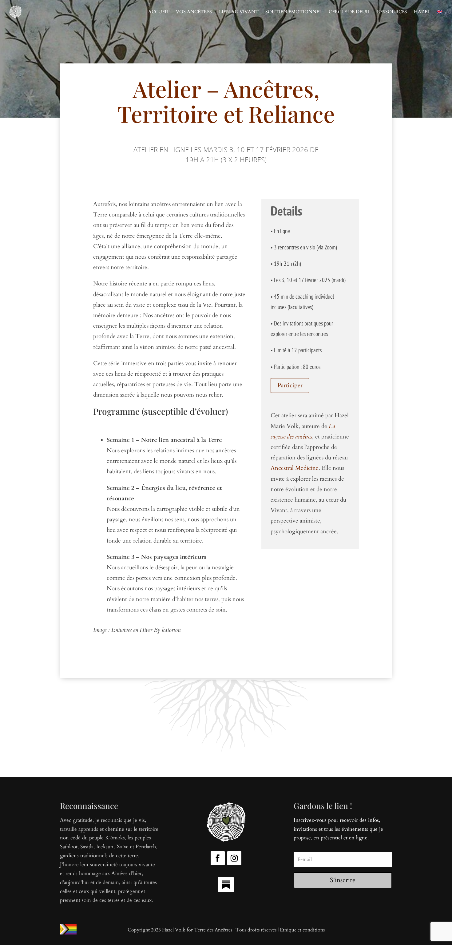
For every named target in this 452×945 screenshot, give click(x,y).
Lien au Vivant (239, 12)
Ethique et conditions (302, 930)
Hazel (422, 12)
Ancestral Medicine (295, 468)
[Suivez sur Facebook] (218, 858)
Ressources (392, 12)
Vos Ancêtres (194, 12)
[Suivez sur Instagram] (234, 858)
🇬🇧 (440, 12)
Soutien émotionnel (293, 12)
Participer (290, 385)
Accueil (158, 12)
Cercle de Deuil (349, 12)
